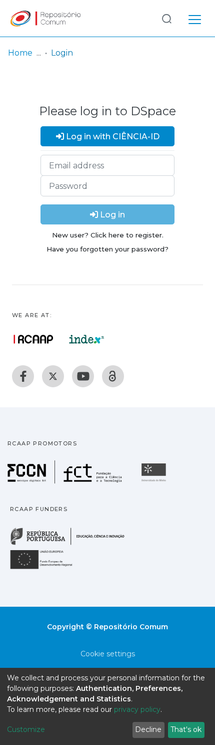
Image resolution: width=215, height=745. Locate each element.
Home (20, 53)
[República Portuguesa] (72, 544)
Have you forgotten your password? (107, 249)
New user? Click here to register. (108, 235)
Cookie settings (107, 653)
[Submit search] (166, 18)
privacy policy (137, 709)
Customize (26, 729)
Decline (148, 729)
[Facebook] (23, 376)
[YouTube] (83, 376)
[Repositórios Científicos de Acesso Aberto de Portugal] (33, 339)
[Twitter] (53, 376)
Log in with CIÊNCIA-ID (112, 136)
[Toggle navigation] (195, 18)
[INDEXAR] (86, 339)
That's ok (186, 729)
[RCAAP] (113, 376)
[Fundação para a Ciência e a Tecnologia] (66, 480)
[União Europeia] (47, 568)
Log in (111, 214)
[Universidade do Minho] (155, 480)
